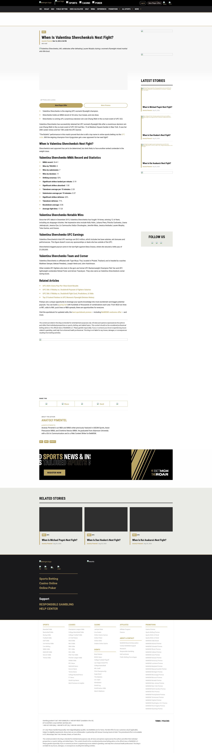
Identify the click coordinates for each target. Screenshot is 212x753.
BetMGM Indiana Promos (153, 652)
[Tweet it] (48, 403)
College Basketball (100, 665)
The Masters (98, 677)
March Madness (99, 691)
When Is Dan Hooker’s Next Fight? (157, 135)
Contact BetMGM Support (128, 646)
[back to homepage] (59, 3)
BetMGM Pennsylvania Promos (155, 694)
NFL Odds (72, 649)
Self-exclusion (124, 654)
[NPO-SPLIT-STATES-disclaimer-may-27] (83, 363)
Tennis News (73, 672)
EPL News (72, 663)
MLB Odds (72, 640)
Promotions (113, 9)
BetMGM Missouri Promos (154, 677)
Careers (122, 632)
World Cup (97, 685)
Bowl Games (98, 654)
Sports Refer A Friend (152, 635)
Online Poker (47, 588)
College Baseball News (76, 674)
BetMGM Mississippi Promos (155, 674)
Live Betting (46, 646)
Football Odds (47, 638)
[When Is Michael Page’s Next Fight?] (60, 519)
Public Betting (62, 9)
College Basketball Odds (76, 632)
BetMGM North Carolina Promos (156, 689)
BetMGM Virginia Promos (153, 700)
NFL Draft (97, 668)
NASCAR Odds (47, 652)
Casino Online (48, 583)
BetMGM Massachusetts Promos (156, 669)
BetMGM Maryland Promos (154, 666)
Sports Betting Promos (153, 632)
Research (123, 648)
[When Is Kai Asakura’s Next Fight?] (151, 519)
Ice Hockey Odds (48, 643)
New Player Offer (61, 105)
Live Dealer (97, 632)
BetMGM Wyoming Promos (154, 709)
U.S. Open (97, 680)
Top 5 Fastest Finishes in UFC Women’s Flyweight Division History (68, 297)
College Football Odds (75, 635)
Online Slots (98, 640)
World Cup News (74, 680)
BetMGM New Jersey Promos (155, 683)
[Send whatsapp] (101, 403)
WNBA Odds (72, 660)
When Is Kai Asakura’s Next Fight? (157, 163)
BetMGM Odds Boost (152, 640)
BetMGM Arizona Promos (153, 643)
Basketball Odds (48, 632)
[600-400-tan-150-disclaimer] (157, 64)
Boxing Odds (47, 635)
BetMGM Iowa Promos (153, 655)
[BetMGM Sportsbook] (47, 3)
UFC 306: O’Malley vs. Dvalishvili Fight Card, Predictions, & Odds (68, 294)
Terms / (158, 721)
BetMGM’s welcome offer (111, 312)
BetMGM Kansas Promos (153, 658)
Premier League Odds (75, 658)
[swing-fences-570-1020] (157, 199)
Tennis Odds (47, 658)
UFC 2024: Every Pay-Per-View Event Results (60, 286)
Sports (52, 441)
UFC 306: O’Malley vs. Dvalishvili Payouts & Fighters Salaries (67, 290)
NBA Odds (72, 646)
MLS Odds (72, 643)
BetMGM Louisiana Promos (154, 663)
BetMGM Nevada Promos (153, 680)
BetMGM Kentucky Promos (154, 660)
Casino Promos (150, 629)
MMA (43, 32)
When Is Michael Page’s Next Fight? (157, 107)
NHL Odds (72, 652)
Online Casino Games (101, 635)
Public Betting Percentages (128, 657)
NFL (41, 9)
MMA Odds (46, 649)
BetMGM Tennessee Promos (155, 697)
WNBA (93, 9)
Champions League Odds (76, 629)
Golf (87, 9)
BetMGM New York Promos (154, 686)
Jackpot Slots (98, 629)
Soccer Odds (47, 655)
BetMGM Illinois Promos (153, 649)
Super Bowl (97, 674)
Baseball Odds (47, 629)
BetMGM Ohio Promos (153, 691)
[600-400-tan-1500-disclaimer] (157, 40)
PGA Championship (100, 671)
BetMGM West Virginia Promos (155, 706)
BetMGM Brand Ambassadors (129, 643)
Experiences (101, 9)
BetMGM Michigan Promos (154, 672)
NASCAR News (73, 666)
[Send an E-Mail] (83, 403)
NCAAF (46, 9)
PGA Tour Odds (73, 655)
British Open (98, 657)
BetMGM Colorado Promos (154, 646)
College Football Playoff (101, 660)
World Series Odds (100, 688)
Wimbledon (97, 682)
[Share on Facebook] (66, 403)
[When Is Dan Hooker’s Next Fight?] (105, 519)
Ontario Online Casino (101, 643)
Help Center (48, 608)
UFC (41, 441)
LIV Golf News (73, 638)
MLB (52, 9)
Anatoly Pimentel (47, 41)
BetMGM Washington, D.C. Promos (156, 703)
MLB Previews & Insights (76, 683)
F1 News (71, 677)
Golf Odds (46, 640)
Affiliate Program (125, 629)
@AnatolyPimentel (49, 425)
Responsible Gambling (56, 604)
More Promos (105, 105)
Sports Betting (48, 578)
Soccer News (73, 669)
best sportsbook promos (82, 312)
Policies (165, 721)
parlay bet (63, 305)
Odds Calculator (76, 9)
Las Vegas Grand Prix (101, 663)
